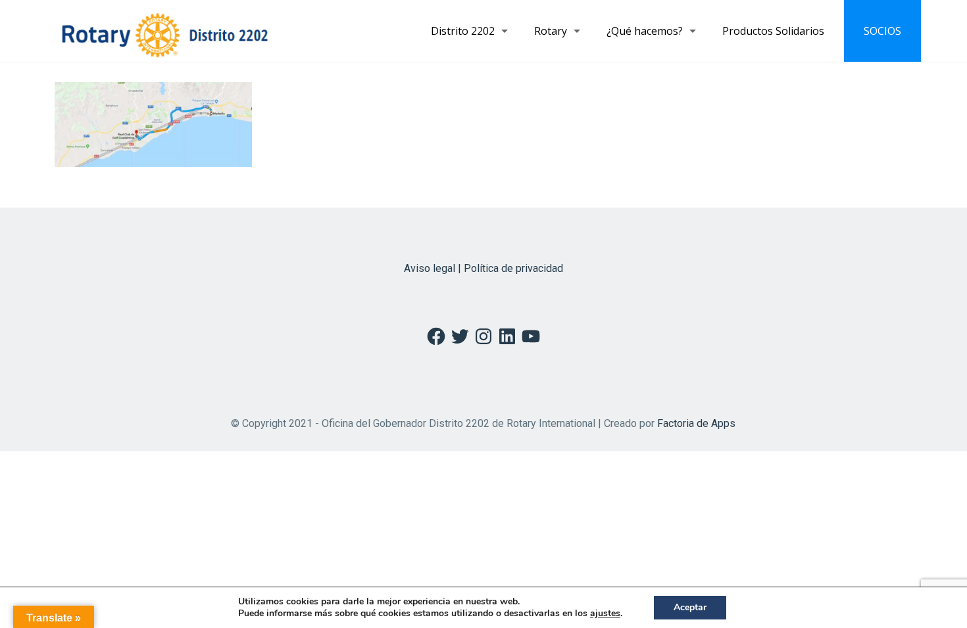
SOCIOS (882, 31)
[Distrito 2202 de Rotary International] (164, 31)
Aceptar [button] (690, 607)
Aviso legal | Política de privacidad (483, 268)
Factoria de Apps (696, 423)
